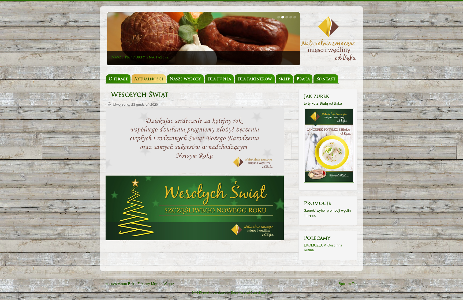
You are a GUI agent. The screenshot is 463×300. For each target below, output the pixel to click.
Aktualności (148, 79)
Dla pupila (219, 79)
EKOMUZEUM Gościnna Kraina (323, 247)
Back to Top (348, 283)
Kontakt (325, 79)
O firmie (118, 79)
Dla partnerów (254, 79)
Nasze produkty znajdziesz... (141, 57)
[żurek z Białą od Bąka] (329, 144)
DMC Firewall (200, 292)
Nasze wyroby (185, 79)
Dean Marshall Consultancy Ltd (251, 292)
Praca (303, 79)
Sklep (284, 79)
